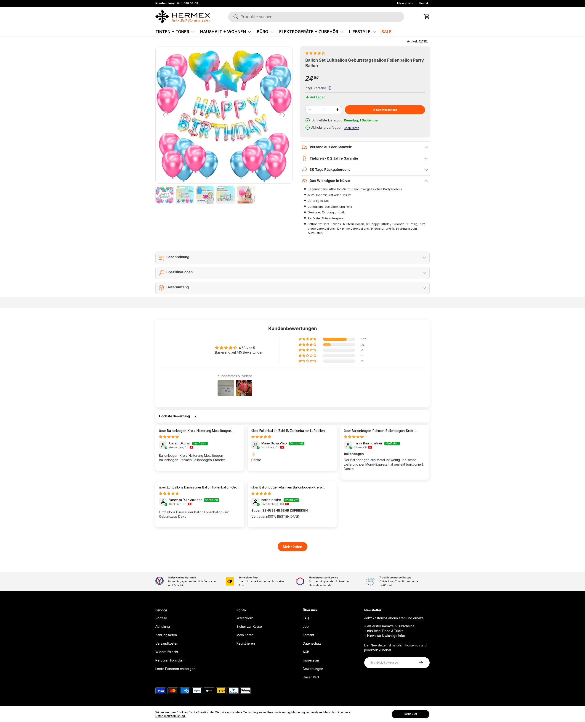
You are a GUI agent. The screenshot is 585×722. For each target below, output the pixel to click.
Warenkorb (245, 618)
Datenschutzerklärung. (170, 716)
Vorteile (161, 618)
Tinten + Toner (172, 31)
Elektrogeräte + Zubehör (308, 31)
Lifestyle (359, 31)
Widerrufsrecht (166, 652)
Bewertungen (313, 669)
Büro (262, 31)
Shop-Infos (351, 128)
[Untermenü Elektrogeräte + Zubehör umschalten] (342, 31)
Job (306, 626)
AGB (306, 652)
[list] (224, 115)
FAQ (306, 618)
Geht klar (410, 714)
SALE (386, 31)
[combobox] (316, 17)
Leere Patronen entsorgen (175, 669)
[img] (169, 437)
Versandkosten (166, 643)
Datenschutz (312, 643)
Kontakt (424, 3)
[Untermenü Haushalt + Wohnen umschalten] (249, 31)
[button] (427, 17)
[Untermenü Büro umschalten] (272, 31)
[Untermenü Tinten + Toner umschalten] (193, 31)
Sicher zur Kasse (249, 626)
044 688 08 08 (187, 3)
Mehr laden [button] (292, 546)
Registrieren (246, 643)
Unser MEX (311, 677)
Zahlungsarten (166, 635)
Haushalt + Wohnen (223, 31)
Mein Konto (405, 3)
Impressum (311, 660)
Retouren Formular (169, 660)
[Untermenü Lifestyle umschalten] (374, 31)
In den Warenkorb (385, 109)
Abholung (162, 626)
